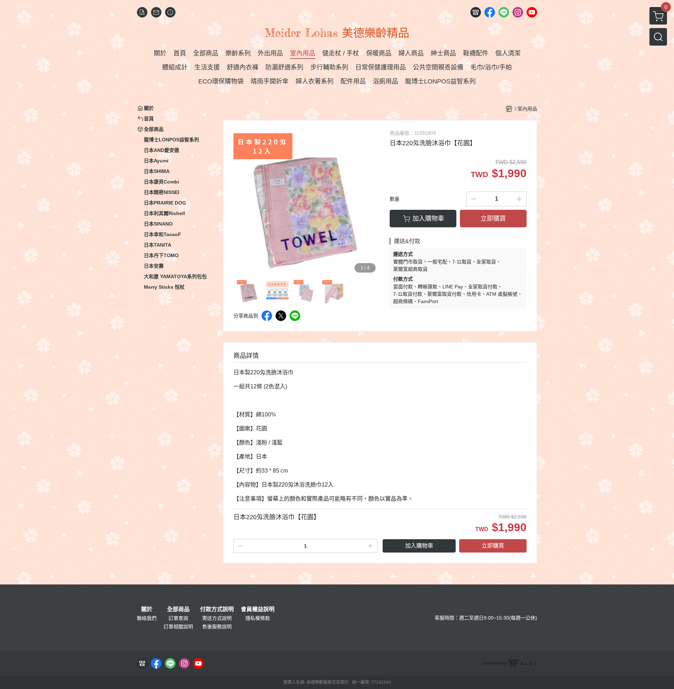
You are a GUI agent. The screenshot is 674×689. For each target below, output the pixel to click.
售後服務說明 (217, 626)
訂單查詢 (178, 618)
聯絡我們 (147, 618)
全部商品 (178, 609)
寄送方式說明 (217, 618)
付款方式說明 (217, 609)
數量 (394, 199)
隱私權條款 (257, 618)
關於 (146, 609)
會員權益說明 (258, 609)
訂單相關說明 (178, 626)
